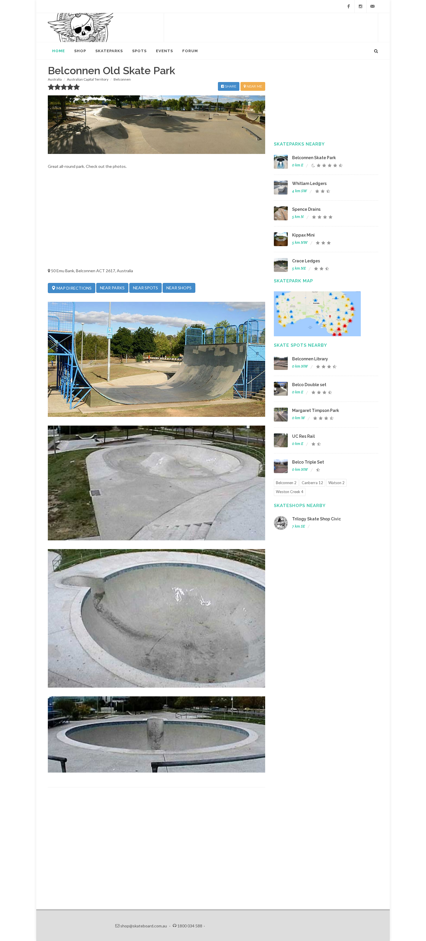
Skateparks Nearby (299, 144)
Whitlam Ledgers (309, 183)
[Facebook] (348, 6)
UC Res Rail (303, 436)
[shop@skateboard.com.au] (372, 6)
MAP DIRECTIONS (74, 288)
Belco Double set (309, 384)
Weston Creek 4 (289, 491)
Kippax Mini (303, 235)
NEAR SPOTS (145, 287)
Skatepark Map (293, 281)
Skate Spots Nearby (300, 345)
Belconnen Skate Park (314, 157)
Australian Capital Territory (87, 79)
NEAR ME (254, 86)
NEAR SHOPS (179, 287)
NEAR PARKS (112, 287)
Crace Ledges (306, 261)
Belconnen (122, 79)
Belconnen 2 (286, 482)
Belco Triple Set (308, 462)
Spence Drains (306, 209)
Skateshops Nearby (300, 505)
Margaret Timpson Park (315, 410)
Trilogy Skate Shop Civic (316, 519)
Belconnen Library (310, 359)
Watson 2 (336, 482)
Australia (55, 79)
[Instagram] (360, 6)
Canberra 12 (312, 482)
